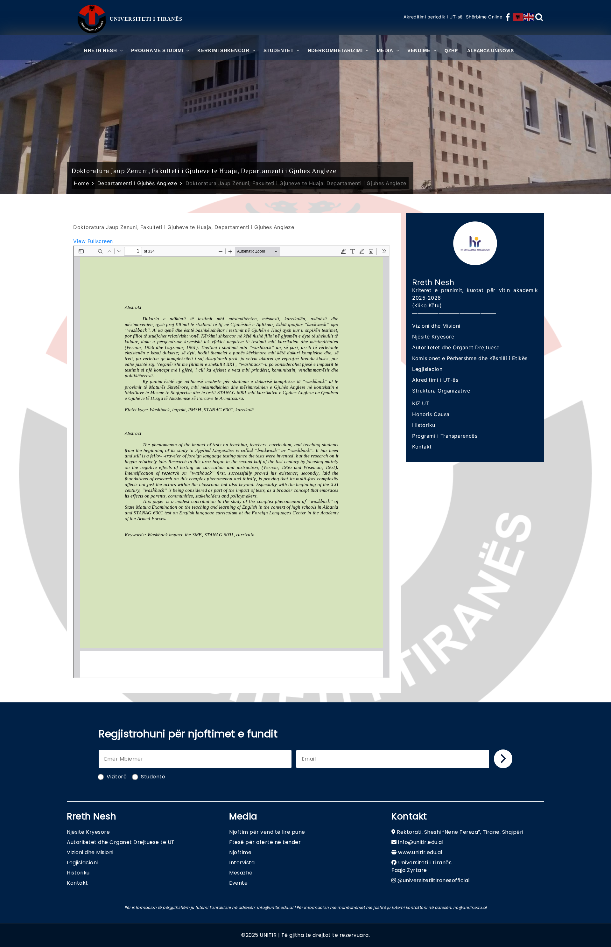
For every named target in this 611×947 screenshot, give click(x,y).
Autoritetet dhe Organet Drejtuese (456, 347)
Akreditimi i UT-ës (435, 380)
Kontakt (422, 446)
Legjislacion (427, 369)
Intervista (242, 862)
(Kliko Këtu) (427, 305)
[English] (528, 17)
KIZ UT (420, 403)
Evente (238, 883)
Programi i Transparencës (444, 436)
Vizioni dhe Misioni (436, 326)
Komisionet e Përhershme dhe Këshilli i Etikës (470, 358)
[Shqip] (518, 17)
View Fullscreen (93, 241)
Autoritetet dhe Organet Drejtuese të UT (121, 842)
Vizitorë (117, 776)
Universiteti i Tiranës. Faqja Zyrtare (422, 866)
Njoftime (240, 852)
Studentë (153, 776)
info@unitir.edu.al (420, 842)
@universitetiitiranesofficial (433, 880)
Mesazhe (241, 872)
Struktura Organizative (441, 390)
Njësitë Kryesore (433, 336)
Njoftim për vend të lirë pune (267, 832)
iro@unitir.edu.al (470, 907)
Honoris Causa (431, 414)
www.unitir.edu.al (420, 852)
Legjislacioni (82, 862)
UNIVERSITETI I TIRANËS (146, 19)
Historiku (423, 425)
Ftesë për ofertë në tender (265, 842)
